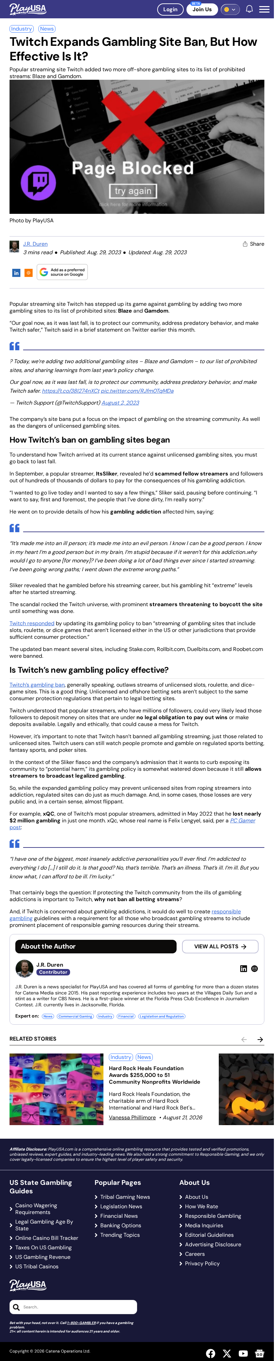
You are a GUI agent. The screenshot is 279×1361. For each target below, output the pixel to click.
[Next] (260, 1040)
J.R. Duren (35, 243)
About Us (196, 1197)
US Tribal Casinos (37, 1266)
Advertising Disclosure (213, 1244)
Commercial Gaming (75, 1016)
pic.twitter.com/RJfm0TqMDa (137, 390)
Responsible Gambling (213, 1216)
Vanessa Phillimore (132, 1117)
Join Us (202, 9)
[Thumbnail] (56, 1089)
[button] (264, 9)
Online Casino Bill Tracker (46, 1238)
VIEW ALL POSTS (216, 946)
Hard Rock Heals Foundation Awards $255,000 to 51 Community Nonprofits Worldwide (154, 1075)
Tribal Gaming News (125, 1197)
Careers (195, 1254)
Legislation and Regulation (162, 1016)
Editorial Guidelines (209, 1235)
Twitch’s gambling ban (37, 684)
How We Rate (201, 1206)
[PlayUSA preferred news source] (62, 272)
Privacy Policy (202, 1263)
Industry (21, 28)
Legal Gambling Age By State (44, 1225)
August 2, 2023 (120, 402)
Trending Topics (120, 1235)
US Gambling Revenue (42, 1257)
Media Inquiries (204, 1225)
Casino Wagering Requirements (36, 1209)
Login (170, 9)
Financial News (119, 1216)
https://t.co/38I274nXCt (70, 390)
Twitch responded (32, 623)
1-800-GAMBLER (81, 1323)
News (47, 28)
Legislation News (121, 1206)
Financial (126, 1016)
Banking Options (120, 1225)
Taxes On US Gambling (43, 1247)
